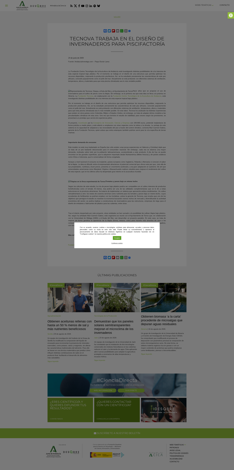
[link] (231, 15)
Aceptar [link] (117, 238)
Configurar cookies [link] (117, 243)
